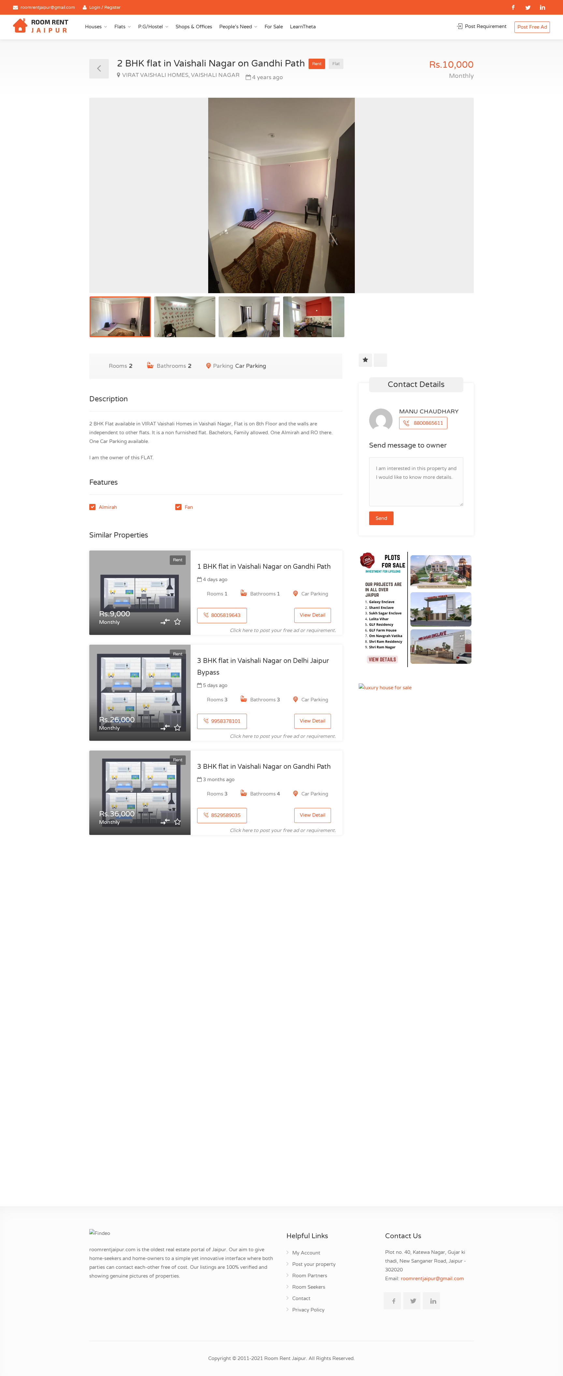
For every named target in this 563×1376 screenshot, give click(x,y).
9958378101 (225, 721)
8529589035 (225, 815)
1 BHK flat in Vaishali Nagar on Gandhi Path (264, 567)
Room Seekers (308, 1287)
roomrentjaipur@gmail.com (48, 7)
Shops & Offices (194, 27)
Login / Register (105, 7)
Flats (119, 27)
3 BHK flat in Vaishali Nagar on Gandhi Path (264, 767)
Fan (189, 507)
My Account (306, 1253)
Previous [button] (108, 203)
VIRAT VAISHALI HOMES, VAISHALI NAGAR (180, 75)
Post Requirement (485, 26)
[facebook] (513, 7)
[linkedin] (542, 7)
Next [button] (455, 203)
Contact (301, 1298)
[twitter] (528, 7)
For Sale (274, 27)
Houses (93, 27)
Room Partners (309, 1276)
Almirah (108, 507)
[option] (281, 195)
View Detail (312, 615)
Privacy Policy (308, 1310)
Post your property (314, 1264)
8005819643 (225, 615)
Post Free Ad (532, 27)
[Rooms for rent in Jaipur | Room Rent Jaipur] (40, 26)
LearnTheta (303, 27)
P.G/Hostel (150, 27)
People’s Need (235, 27)
